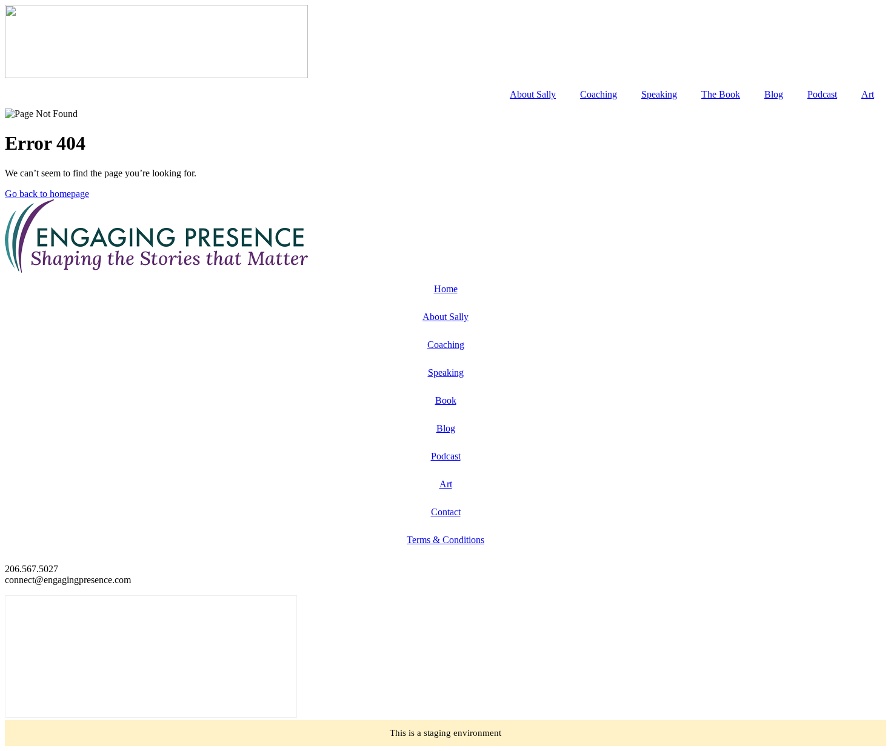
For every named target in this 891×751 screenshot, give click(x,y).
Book (445, 400)
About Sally (533, 94)
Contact (446, 512)
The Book (720, 94)
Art (867, 94)
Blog (773, 94)
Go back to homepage (47, 194)
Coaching (598, 94)
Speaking (659, 94)
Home (446, 289)
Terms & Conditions (445, 540)
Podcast (822, 94)
